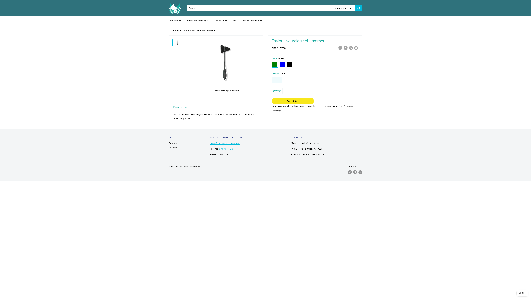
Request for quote (250, 21)
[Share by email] (356, 48)
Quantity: (276, 91)
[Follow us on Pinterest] (355, 172)
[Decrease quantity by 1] (285, 91)
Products (173, 21)
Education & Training (196, 21)
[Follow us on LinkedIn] (360, 172)
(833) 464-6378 (226, 149)
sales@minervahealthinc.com (225, 143)
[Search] (358, 8)
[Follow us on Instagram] (350, 172)
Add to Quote (293, 101)
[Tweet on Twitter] (351, 48)
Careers (173, 148)
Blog (234, 21)
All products (182, 30)
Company (219, 21)
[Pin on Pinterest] (346, 48)
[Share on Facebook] (340, 48)
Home (171, 30)
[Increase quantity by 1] (300, 91)
